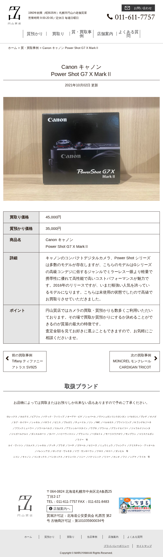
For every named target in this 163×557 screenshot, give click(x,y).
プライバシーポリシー (116, 546)
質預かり (35, 34)
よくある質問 (128, 34)
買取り (58, 34)
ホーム (28, 536)
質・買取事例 (82, 34)
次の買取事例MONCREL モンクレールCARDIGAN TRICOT (132, 361)
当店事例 (92, 536)
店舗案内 (105, 34)
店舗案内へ (61, 508)
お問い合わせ (142, 8)
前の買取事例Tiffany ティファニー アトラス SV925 (27, 361)
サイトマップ (144, 546)
